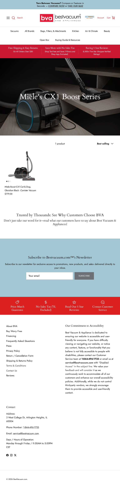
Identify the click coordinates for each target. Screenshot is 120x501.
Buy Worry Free (14, 331)
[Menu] (8, 17)
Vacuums (14, 31)
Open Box (44, 40)
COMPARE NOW (56, 6)
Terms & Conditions (16, 365)
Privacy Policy (13, 351)
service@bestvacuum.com (26, 433)
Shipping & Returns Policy (19, 361)
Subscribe (84, 275)
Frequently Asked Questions (20, 341)
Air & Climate (91, 31)
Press (8, 346)
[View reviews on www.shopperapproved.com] (89, 18)
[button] (22, 166)
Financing (11, 336)
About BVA (11, 326)
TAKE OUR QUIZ (75, 6)
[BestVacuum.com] (60, 17)
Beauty (107, 31)
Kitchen (75, 31)
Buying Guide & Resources (67, 40)
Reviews (10, 375)
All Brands (29, 31)
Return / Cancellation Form (19, 355)
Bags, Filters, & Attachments (53, 31)
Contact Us (11, 370)
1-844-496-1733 (31, 427)
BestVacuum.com (20, 479)
